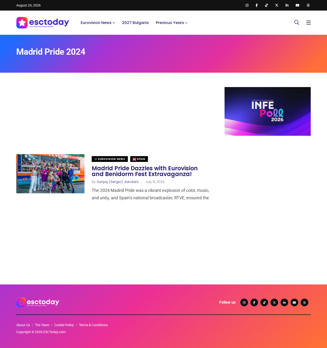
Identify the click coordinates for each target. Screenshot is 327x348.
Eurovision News (96, 22)
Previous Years (170, 22)
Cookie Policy (64, 325)
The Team (42, 325)
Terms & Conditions (93, 325)
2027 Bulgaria (135, 22)
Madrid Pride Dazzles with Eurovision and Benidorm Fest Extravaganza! (145, 171)
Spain (140, 159)
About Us (23, 325)
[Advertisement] (113, 120)
